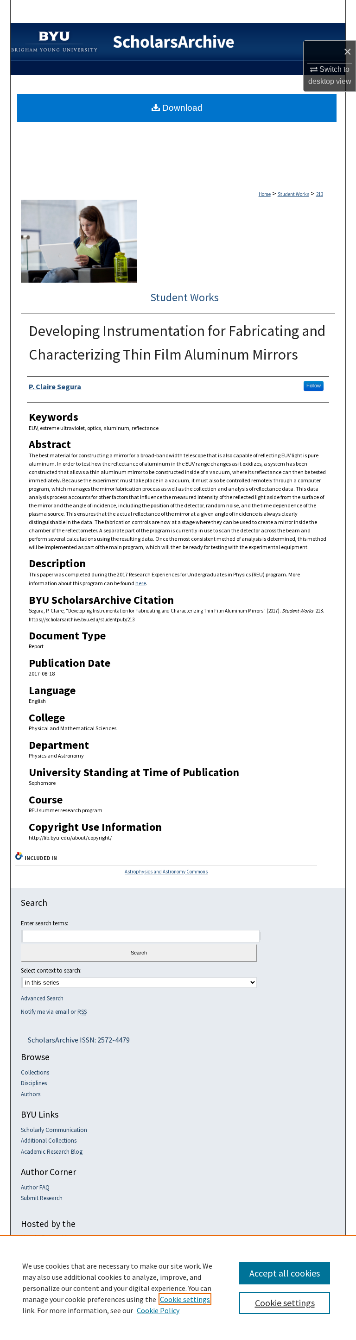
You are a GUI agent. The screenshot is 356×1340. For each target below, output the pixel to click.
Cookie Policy (158, 1310)
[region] (178, 1287)
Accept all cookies (284, 1273)
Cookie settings (185, 1299)
